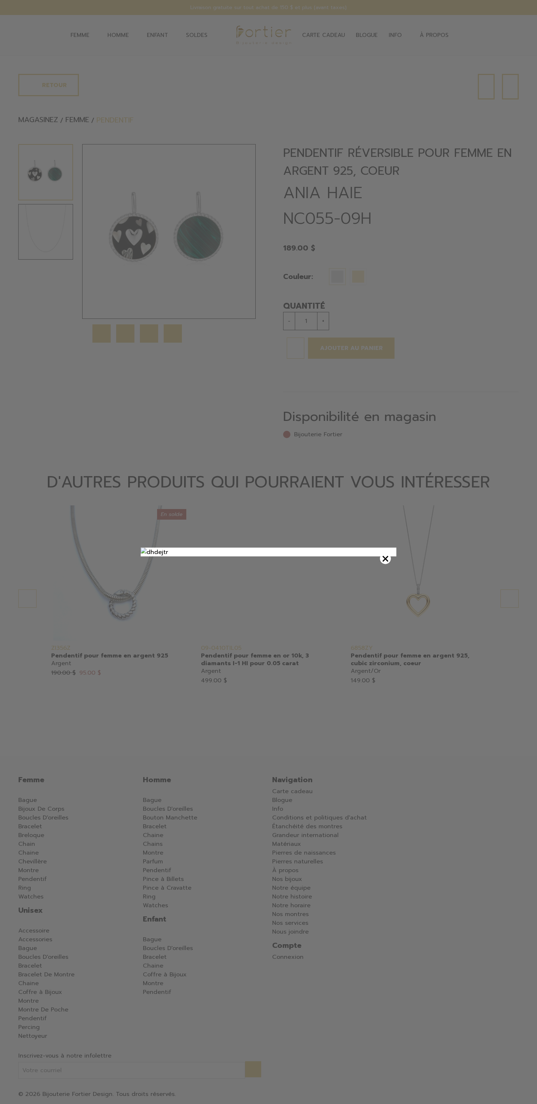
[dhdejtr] (268, 552)
